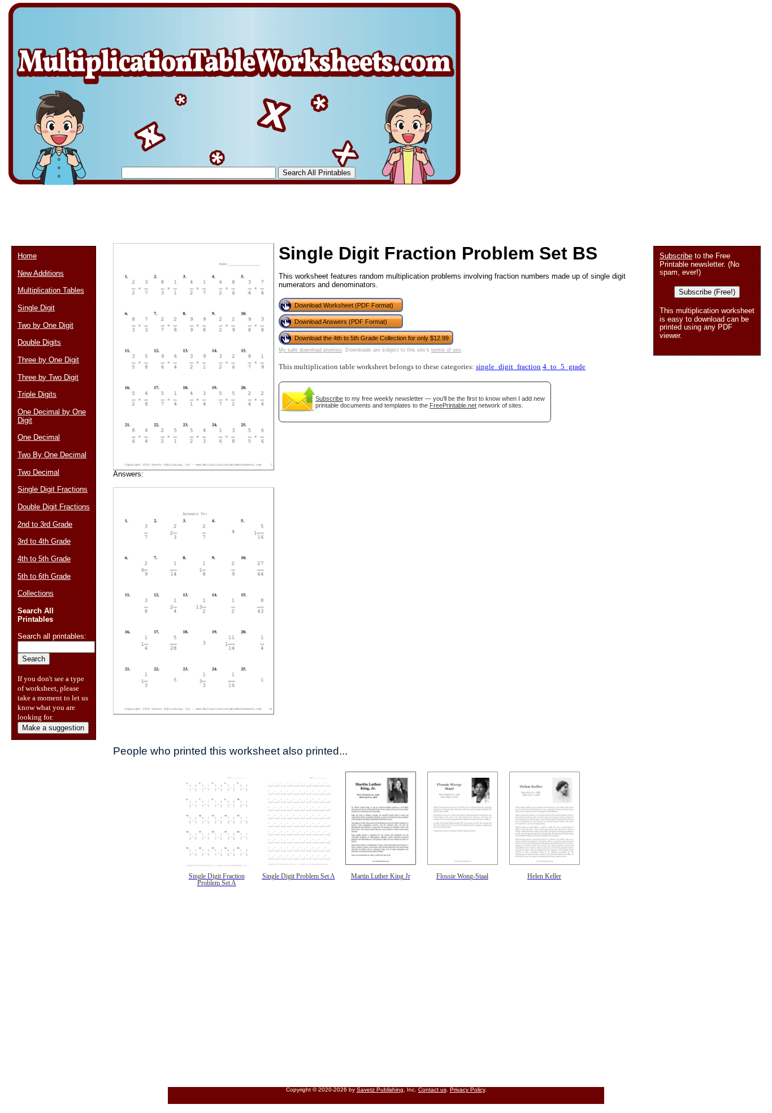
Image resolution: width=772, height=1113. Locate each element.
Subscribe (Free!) (707, 292)
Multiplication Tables (51, 290)
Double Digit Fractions (54, 507)
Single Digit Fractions (53, 489)
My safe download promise (310, 350)
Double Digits (39, 342)
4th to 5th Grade (44, 559)
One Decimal (39, 437)
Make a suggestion (53, 728)
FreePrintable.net (453, 405)
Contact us (432, 1089)
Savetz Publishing (380, 1089)
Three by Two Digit (48, 377)
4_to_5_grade (564, 367)
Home (27, 256)
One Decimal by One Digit (52, 416)
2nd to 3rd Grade (45, 524)
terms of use (446, 350)
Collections (36, 593)
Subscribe (329, 398)
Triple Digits (37, 394)
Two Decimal (38, 472)
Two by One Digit (45, 325)
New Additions (41, 273)
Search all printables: (52, 636)
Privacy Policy (467, 1089)
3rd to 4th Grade (44, 541)
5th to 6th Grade (44, 576)
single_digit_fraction (508, 367)
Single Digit (36, 308)
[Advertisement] (217, 209)
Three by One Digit (48, 360)
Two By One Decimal (52, 455)
